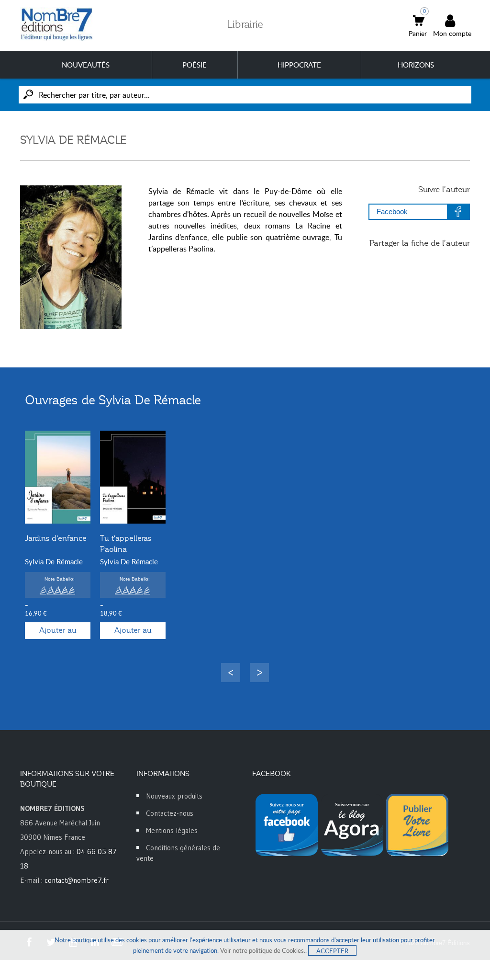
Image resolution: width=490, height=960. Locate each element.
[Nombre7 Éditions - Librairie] (57, 24)
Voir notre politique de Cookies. (262, 950)
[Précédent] (230, 672)
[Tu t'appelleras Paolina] (133, 477)
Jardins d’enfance (56, 538)
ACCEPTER (332, 951)
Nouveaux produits (174, 795)
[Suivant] (259, 672)
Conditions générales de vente (178, 853)
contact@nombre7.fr (77, 880)
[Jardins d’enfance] (57, 477)
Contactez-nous (169, 813)
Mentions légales (172, 830)
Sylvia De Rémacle (54, 561)
